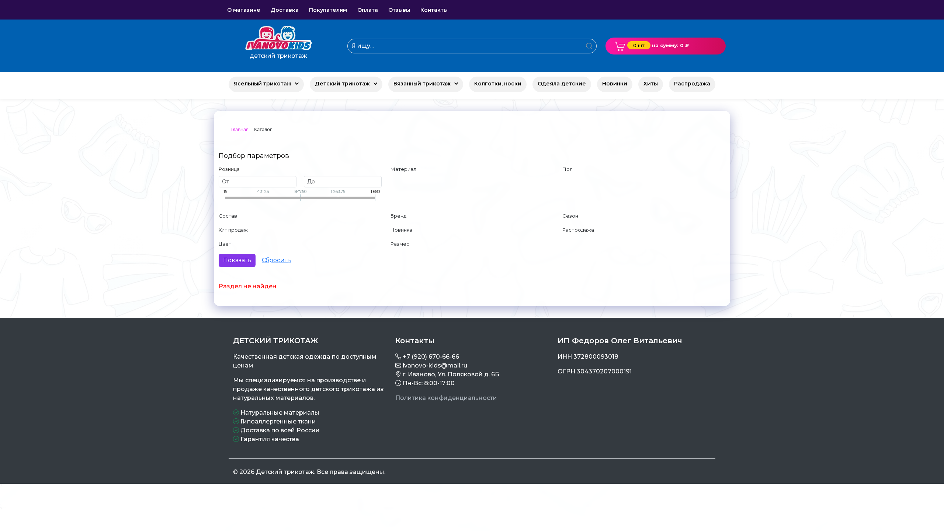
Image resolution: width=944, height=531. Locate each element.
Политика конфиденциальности (446, 397)
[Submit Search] (589, 46)
